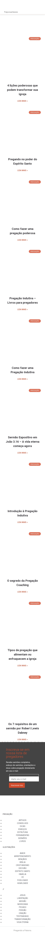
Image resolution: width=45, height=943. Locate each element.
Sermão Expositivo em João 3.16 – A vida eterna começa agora (22, 441)
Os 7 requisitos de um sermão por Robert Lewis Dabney (22, 728)
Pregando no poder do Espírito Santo (22, 161)
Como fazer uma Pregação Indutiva (22, 370)
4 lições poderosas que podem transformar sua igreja (22, 89)
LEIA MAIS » (22, 101)
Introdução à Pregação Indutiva (22, 513)
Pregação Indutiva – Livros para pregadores (22, 300)
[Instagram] (39, 937)
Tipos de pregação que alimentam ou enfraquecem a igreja (22, 654)
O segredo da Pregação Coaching (22, 583)
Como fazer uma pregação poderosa (22, 231)
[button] (40, 5)
